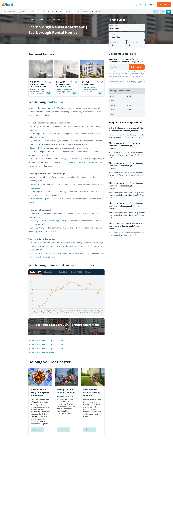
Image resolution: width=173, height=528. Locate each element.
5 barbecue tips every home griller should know (40, 392)
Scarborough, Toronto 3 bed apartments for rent (46, 348)
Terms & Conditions (114, 73)
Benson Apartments (37, 89)
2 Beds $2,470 (49, 272)
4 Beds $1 (88, 272)
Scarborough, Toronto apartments (41, 352)
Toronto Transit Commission (42, 242)
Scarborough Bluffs (38, 133)
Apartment (43, 11)
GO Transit (34, 253)
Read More (37, 430)
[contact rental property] (48, 93)
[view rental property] (40, 69)
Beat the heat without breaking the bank (92, 392)
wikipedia (55, 102)
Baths (75, 11)
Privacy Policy (138, 72)
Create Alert (137, 67)
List (162, 11)
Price (54, 11)
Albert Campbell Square (40, 198)
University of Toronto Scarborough (44, 220)
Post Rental (164, 4)
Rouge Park (34, 148)
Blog (135, 4)
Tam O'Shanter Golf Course (71, 162)
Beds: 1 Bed (64, 11)
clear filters (99, 11)
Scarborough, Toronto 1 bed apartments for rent (46, 340)
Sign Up (143, 4)
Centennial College (37, 228)
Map (155, 11)
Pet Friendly (86, 11)
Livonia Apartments (89, 87)
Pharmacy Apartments (64, 90)
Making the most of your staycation (66, 391)
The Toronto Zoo (37, 184)
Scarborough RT (69, 246)
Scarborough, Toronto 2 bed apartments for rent (46, 344)
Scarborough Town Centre (41, 191)
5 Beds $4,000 (76, 272)
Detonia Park (93, 162)
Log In (151, 4)
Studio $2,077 (35, 272)
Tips (168, 11)
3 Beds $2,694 (63, 272)
